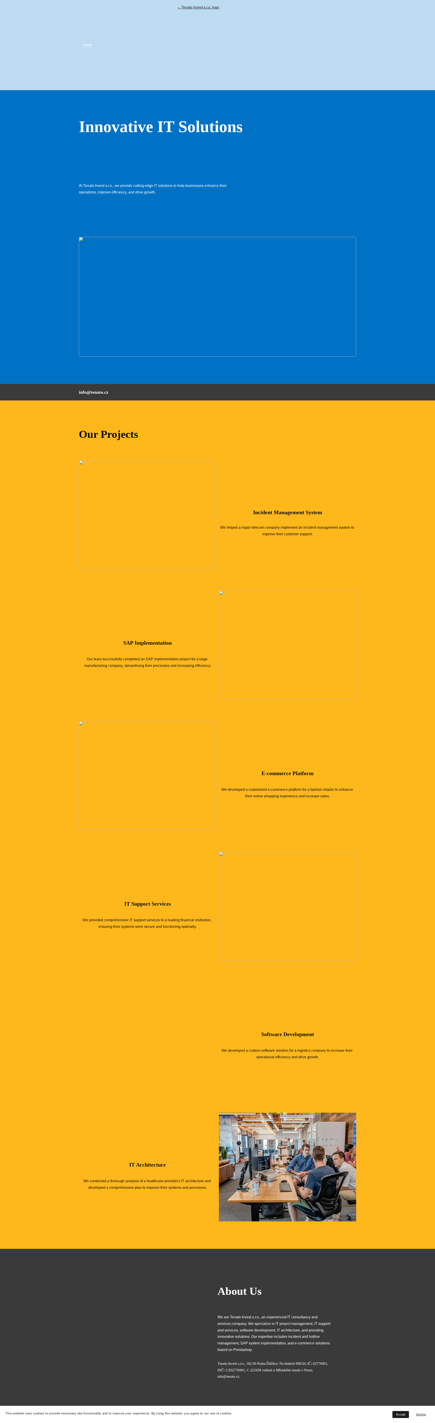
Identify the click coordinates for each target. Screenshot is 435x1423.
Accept (400, 1414)
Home (87, 45)
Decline (421, 1414)
